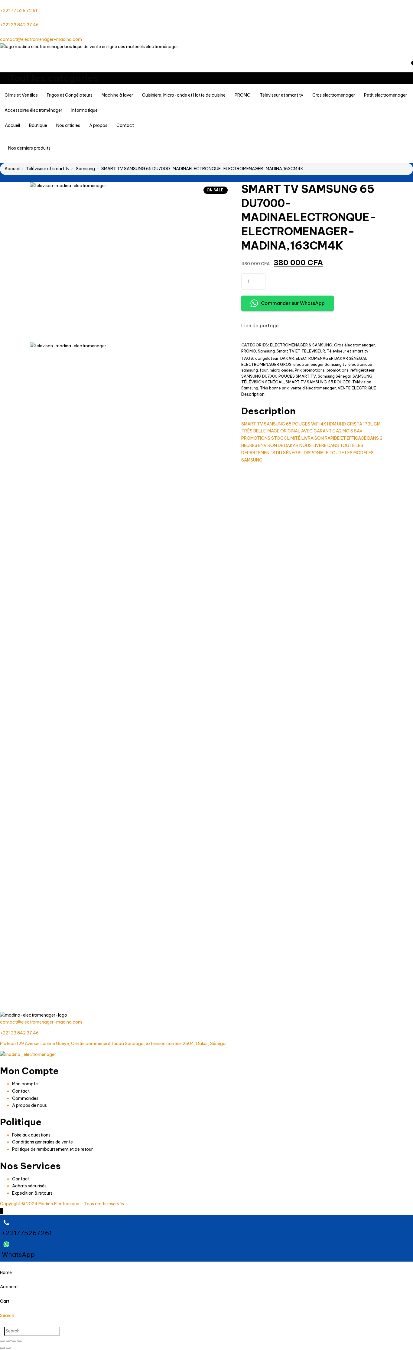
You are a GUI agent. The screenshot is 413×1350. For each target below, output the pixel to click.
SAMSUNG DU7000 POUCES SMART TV (278, 376)
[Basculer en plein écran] (8, 1341)
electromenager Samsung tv (319, 364)
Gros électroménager (354, 344)
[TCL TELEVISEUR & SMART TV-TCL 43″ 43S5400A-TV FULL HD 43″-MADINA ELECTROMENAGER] (73, 912)
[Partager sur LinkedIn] (310, 326)
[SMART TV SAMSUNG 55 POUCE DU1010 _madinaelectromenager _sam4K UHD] (73, 581)
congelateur (266, 358)
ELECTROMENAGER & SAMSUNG (301, 344)
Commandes (25, 1098)
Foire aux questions (31, 1135)
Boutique (38, 125)
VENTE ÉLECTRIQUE (357, 387)
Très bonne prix (274, 387)
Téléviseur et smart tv (48, 168)
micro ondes (281, 370)
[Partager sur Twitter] (299, 326)
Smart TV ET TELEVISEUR (301, 351)
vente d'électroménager (313, 387)
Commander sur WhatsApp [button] (293, 303)
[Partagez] (13, 1341)
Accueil (12, 125)
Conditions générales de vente (42, 1142)
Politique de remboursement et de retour (52, 1149)
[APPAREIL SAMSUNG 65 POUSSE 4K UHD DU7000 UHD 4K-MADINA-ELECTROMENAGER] (162, 581)
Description (253, 394)
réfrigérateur (362, 370)
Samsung (85, 168)
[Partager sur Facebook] (289, 326)
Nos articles (68, 125)
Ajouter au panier (316, 281)
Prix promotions (310, 370)
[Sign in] (1, 54)
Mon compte (25, 1084)
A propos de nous (29, 1105)
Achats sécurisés (29, 1186)
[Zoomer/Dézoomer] (2, 1341)
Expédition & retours (32, 1193)
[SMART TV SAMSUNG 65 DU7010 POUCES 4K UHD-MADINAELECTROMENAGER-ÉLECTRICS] (339, 746)
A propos (98, 125)
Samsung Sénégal (334, 376)
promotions (338, 370)
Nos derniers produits (29, 148)
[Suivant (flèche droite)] (8, 1348)
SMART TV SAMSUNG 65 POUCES (318, 381)
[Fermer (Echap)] (19, 1341)
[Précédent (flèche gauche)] (2, 1348)
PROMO (248, 351)
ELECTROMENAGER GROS (266, 364)
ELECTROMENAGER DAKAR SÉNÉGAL (332, 358)
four (264, 370)
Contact (125, 125)
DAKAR (287, 358)
